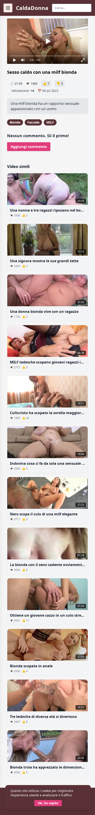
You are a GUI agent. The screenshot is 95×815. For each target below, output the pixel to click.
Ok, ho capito (48, 803)
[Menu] (8, 8)
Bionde (15, 122)
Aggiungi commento (29, 146)
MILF (50, 122)
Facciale (33, 122)
